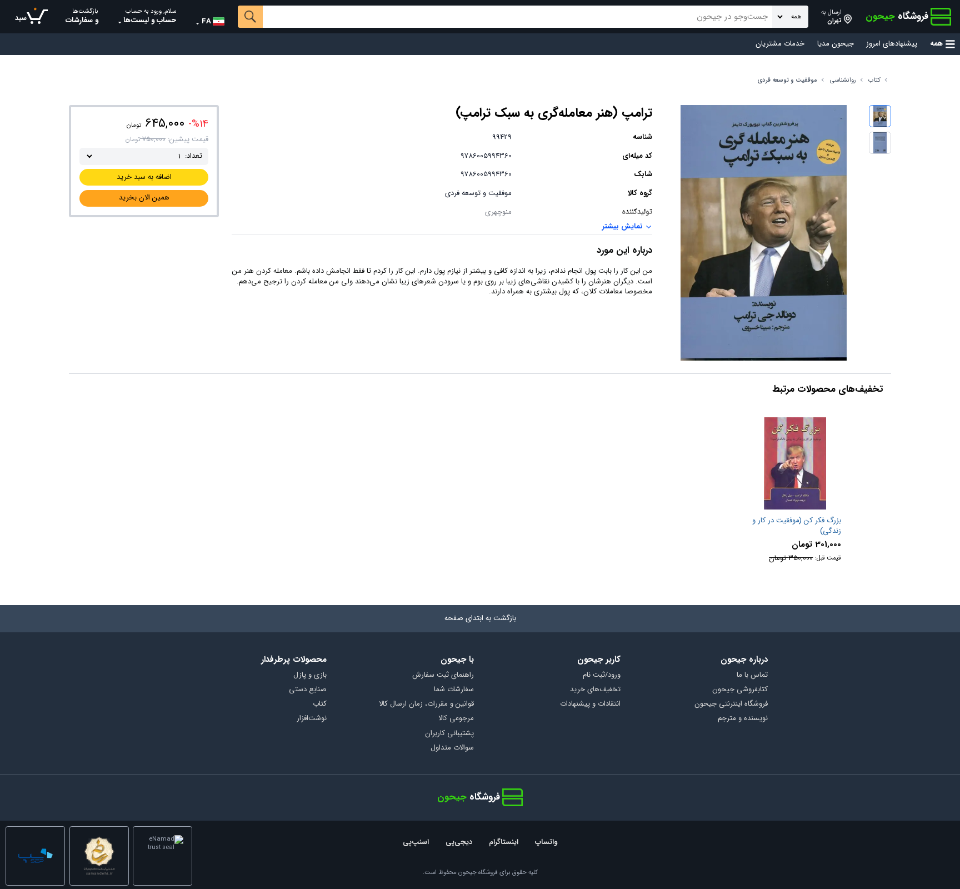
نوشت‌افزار (312, 718)
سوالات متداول (452, 748)
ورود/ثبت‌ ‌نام (602, 675)
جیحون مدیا (835, 44)
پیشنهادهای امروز (891, 44)
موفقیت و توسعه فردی (787, 80)
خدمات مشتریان (780, 44)
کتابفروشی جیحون (740, 690)
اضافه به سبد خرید (144, 177)
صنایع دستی (308, 690)
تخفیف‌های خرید (595, 690)
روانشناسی (843, 80)
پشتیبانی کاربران (449, 733)
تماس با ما (752, 675)
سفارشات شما (454, 690)
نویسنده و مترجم (743, 718)
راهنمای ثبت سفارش (443, 675)
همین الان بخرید (144, 197)
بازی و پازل (310, 675)
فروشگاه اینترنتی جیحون (731, 704)
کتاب (874, 80)
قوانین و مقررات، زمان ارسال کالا (426, 704)
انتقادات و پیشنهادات (590, 704)
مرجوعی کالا (456, 718)
